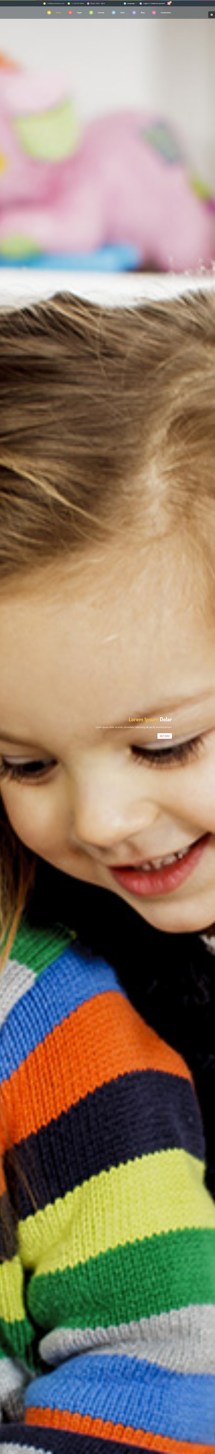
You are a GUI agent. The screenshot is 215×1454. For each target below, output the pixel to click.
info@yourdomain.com (55, 3)
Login (145, 3)
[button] (76, 12)
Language (131, 3)
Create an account (158, 3)
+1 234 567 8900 (78, 3)
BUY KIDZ (50, 736)
